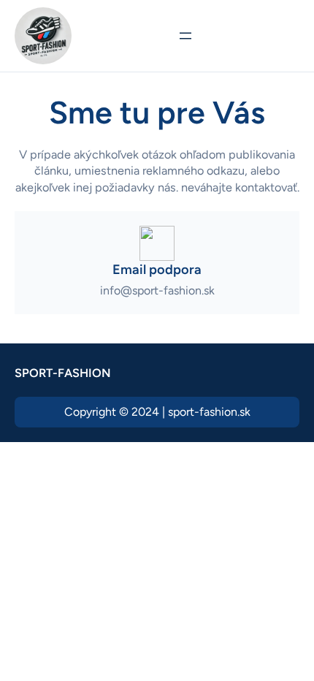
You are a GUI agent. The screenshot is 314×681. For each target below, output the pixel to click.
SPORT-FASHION (63, 373)
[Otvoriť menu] (185, 36)
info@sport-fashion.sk (157, 290)
